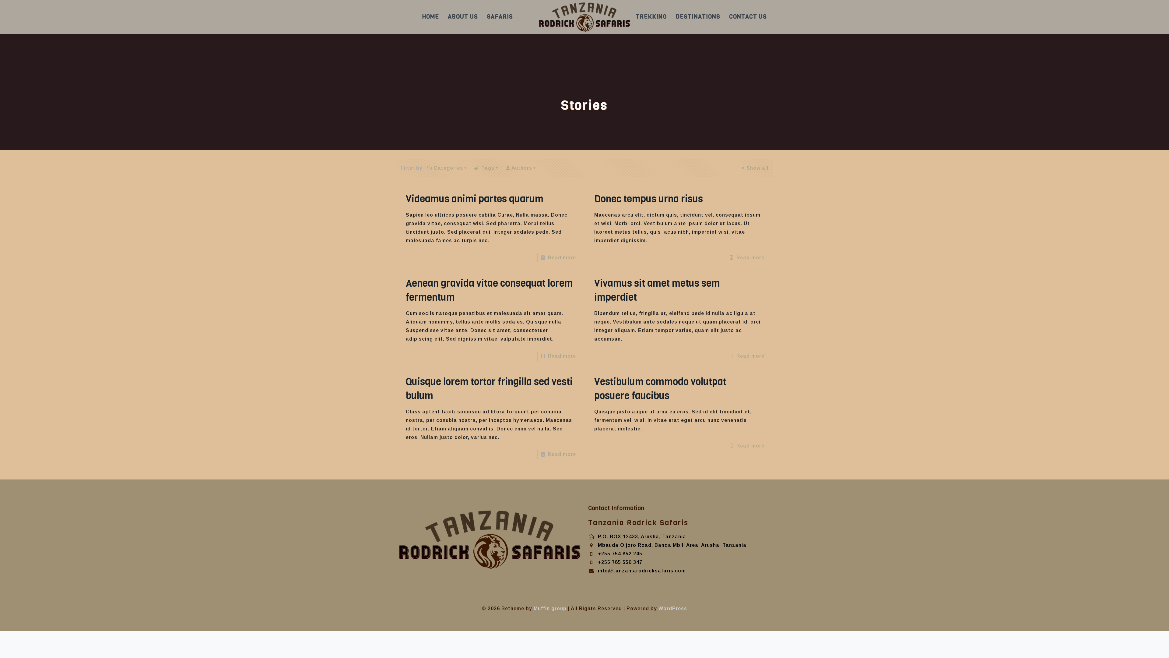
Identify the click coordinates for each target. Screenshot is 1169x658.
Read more (562, 257)
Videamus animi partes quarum (474, 199)
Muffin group (550, 608)
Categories (448, 168)
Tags (487, 168)
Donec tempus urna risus (648, 199)
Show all (757, 168)
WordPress (672, 608)
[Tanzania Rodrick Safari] (584, 17)
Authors (521, 168)
